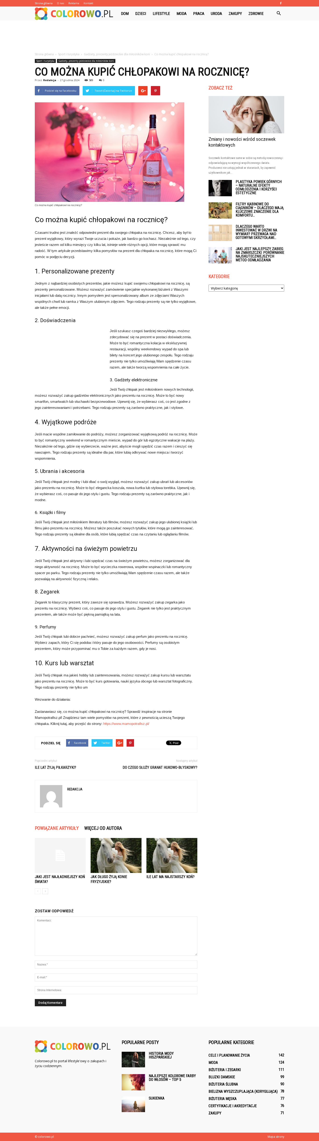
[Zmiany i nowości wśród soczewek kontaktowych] (246, 114)
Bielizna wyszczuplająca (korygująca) (243, 1091)
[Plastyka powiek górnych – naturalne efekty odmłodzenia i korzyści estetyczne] (220, 188)
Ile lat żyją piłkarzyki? (55, 767)
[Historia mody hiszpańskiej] (133, 1059)
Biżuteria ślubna (223, 1084)
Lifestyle (161, 13)
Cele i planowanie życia (229, 1055)
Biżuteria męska (223, 1098)
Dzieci (140, 13)
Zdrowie (256, 13)
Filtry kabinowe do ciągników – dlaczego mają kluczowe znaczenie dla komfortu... (260, 209)
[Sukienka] (133, 1104)
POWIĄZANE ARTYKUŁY (57, 828)
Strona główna (44, 3)
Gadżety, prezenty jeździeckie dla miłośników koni (86, 60)
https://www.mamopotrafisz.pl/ (126, 724)
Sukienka (156, 1098)
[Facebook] (280, 3)
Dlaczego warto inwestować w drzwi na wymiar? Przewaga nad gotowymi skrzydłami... (256, 232)
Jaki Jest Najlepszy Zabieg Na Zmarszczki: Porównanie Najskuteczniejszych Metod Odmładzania (260, 254)
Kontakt (88, 3)
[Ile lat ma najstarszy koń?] (171, 855)
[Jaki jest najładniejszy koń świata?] (60, 855)
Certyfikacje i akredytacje (233, 1106)
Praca (198, 13)
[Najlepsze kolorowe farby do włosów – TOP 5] (133, 1082)
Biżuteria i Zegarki (225, 1070)
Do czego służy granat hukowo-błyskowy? (160, 767)
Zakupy (235, 13)
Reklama (73, 3)
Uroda (216, 13)
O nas (60, 3)
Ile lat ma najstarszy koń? (170, 877)
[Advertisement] (159, 36)
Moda (182, 13)
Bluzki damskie (222, 1077)
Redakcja (49, 80)
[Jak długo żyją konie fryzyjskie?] (116, 855)
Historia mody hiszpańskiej (161, 1055)
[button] (278, 13)
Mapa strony (276, 1137)
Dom (125, 13)
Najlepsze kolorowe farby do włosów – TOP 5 (172, 1078)
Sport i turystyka (45, 60)
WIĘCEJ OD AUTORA (103, 828)
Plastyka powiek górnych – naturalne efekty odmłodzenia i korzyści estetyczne (259, 187)
